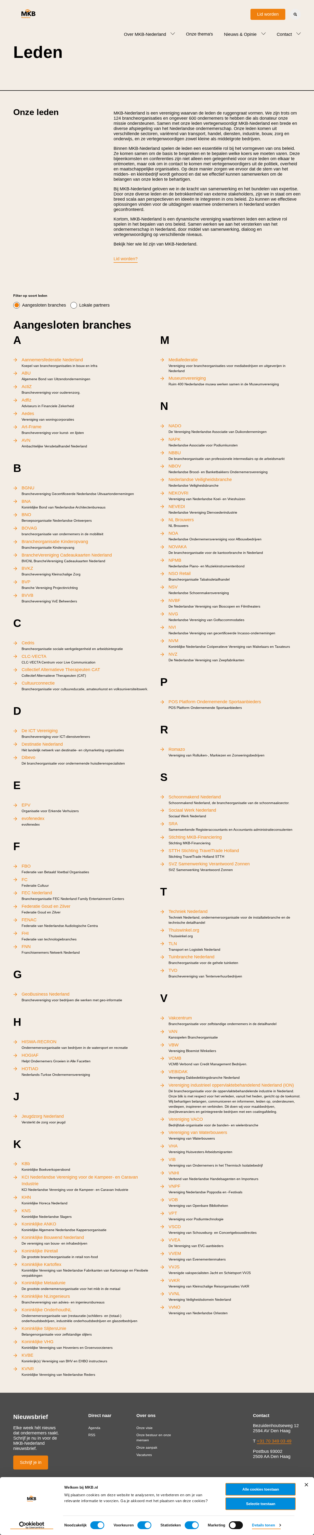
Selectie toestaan (260, 1504)
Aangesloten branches (44, 305)
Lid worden (268, 14)
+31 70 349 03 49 (274, 1441)
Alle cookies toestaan (260, 1489)
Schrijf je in (30, 1462)
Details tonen (263, 1525)
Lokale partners (94, 305)
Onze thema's (199, 34)
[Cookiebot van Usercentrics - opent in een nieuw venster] (31, 1525)
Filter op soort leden (30, 296)
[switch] (144, 1525)
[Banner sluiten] (306, 1484)
